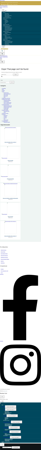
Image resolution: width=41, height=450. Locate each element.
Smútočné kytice (7, 26)
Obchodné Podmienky (4, 255)
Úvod (3, 9)
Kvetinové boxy (7, 16)
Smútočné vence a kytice (7, 422)
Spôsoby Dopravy (3, 250)
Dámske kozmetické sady (8, 41)
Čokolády (6, 20)
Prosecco (6, 22)
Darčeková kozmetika (6, 437)
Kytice (4, 409)
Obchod (3, 406)
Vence (6, 35)
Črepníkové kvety (6, 427)
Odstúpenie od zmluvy (4, 257)
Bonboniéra (6, 21)
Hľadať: (1, 447)
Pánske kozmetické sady (8, 42)
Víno (5, 23)
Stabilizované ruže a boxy (7, 17)
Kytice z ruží (7, 13)
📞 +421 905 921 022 (4, 48)
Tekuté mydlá (7, 43)
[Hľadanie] (12, 82)
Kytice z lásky (7, 14)
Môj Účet (2, 261)
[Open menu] (1, 59)
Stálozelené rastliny (8, 32)
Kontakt (3, 45)
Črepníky (6, 33)
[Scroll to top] (1, 401)
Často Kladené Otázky (4, 253)
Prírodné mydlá (7, 44)
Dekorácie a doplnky (6, 431)
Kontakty (2, 269)
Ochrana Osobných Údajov (5, 259)
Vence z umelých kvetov (8, 27)
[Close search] (2, 444)
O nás (3, 47)
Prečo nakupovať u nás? (4, 270)
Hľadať (2, 80)
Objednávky (3, 262)
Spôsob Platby (3, 251)
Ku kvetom (5, 415)
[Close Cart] (2, 396)
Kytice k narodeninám (8, 15)
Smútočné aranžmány (8, 425)
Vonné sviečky (5, 435)
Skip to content (2, 0)
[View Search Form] (2, 50)
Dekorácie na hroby (6, 24)
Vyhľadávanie (15, 447)
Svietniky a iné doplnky (8, 434)
